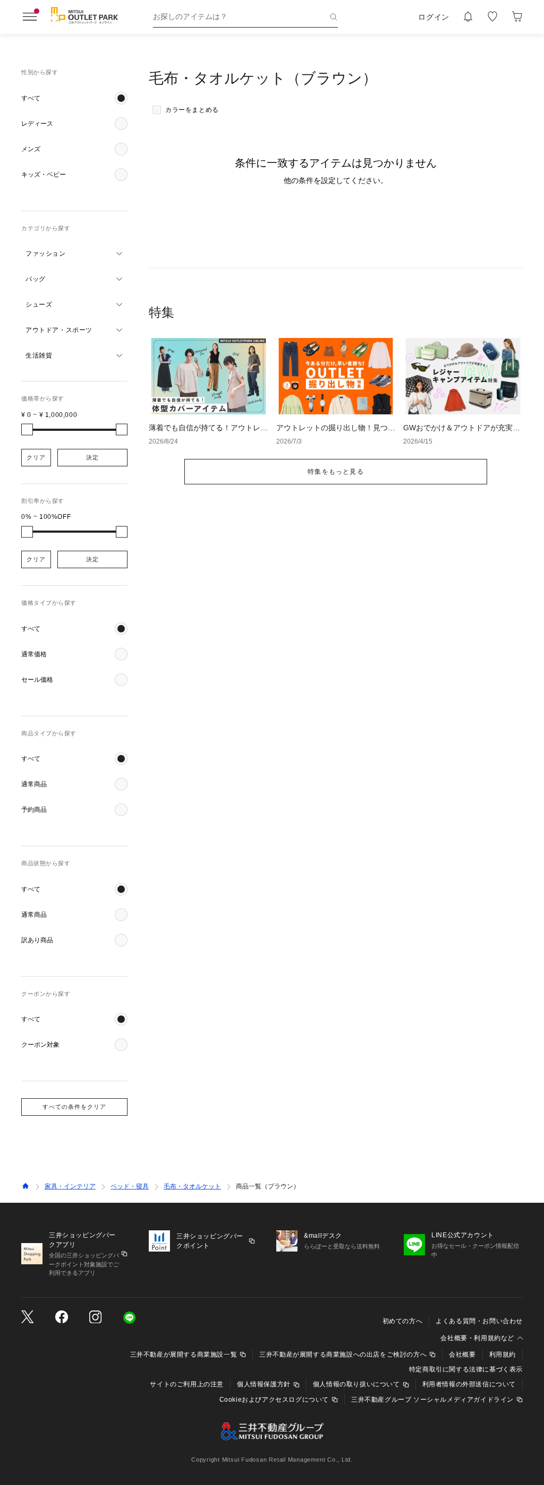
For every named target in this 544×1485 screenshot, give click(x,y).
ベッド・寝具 (129, 1186)
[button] (74, 98)
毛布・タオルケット (192, 1186)
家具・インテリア (70, 1186)
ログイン (433, 17)
